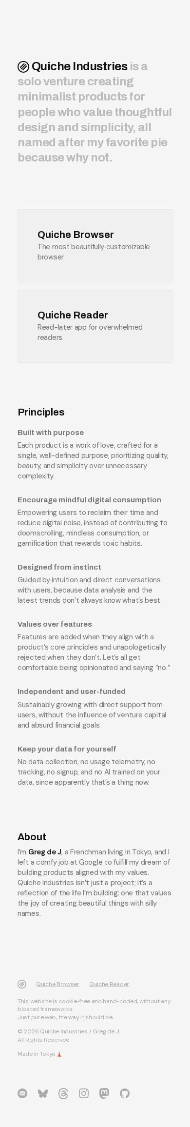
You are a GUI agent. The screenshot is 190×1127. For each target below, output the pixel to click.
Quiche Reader (109, 984)
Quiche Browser (57, 984)
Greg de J (44, 852)
